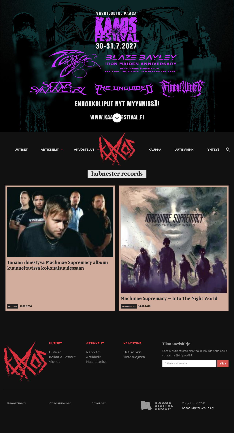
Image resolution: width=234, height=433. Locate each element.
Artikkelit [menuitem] (50, 150)
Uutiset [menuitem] (21, 150)
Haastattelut (96, 362)
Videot (54, 362)
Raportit (93, 352)
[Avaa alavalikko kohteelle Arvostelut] (98, 150)
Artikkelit (93, 357)
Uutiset (55, 352)
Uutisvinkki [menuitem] (184, 150)
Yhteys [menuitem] (213, 150)
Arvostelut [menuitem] (84, 150)
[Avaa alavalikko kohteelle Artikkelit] (62, 150)
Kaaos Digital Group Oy (198, 408)
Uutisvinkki (132, 352)
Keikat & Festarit (62, 357)
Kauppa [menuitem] (154, 150)
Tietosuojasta (134, 357)
